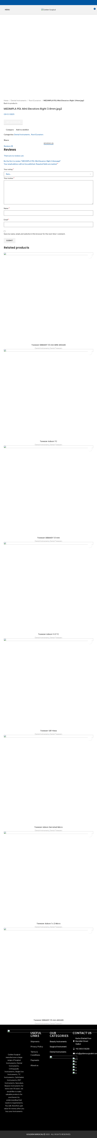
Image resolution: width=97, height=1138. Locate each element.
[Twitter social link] (47, 2)
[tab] (48, 143)
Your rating (9, 169)
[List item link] (39, 1065)
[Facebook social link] (44, 2)
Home (6, 100)
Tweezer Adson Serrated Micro (48, 827)
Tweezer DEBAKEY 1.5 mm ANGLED (49, 1020)
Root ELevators (35, 100)
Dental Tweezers (56, 348)
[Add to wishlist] (90, 256)
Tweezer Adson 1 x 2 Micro (48, 923)
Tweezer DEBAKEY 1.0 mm (48, 537)
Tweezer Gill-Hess (48, 730)
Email (6, 219)
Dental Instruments (19, 100)
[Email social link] (49, 2)
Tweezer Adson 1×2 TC (48, 634)
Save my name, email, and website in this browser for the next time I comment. (34, 234)
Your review (9, 178)
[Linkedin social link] (52, 2)
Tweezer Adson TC (48, 441)
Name (7, 208)
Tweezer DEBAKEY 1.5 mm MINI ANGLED (48, 345)
